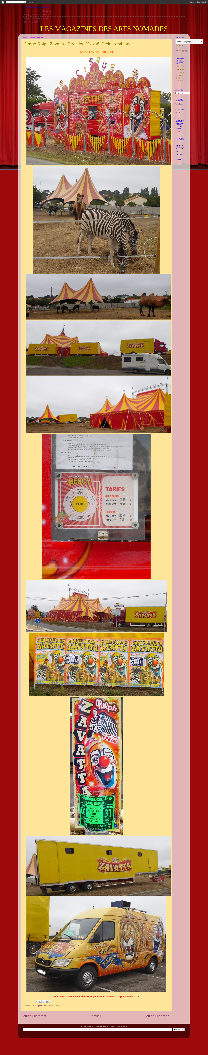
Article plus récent (34, 1016)
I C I (136, 996)
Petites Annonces (30, 22)
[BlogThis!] (40, 1001)
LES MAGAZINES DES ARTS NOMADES (104, 29)
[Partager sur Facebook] (46, 1001)
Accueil (96, 1016)
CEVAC (178, 131)
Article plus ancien (157, 1016)
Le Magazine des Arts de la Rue (37, 14)
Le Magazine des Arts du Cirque (37, 11)
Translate (185, 51)
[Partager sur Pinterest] (50, 1001)
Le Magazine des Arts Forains (36, 18)
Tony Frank (179, 104)
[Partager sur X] (43, 1001)
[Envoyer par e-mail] (37, 1001)
